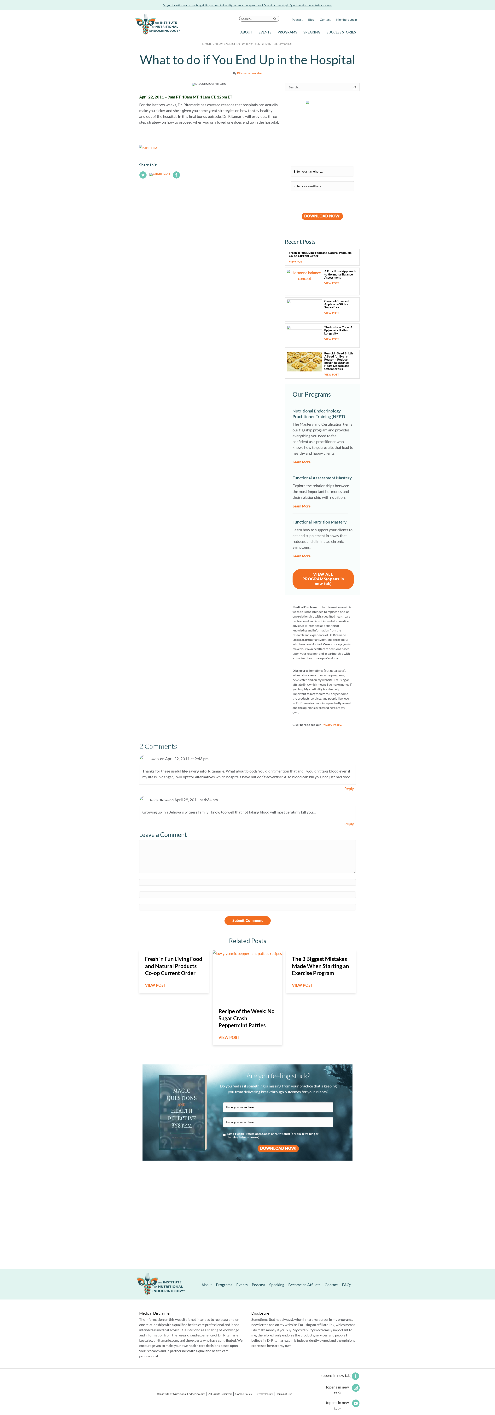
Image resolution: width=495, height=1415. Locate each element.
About (246, 32)
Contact (325, 19)
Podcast (297, 19)
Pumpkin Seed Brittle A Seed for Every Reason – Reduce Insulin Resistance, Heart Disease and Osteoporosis (338, 360)
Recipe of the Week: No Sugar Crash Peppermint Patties (246, 1018)
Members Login (346, 19)
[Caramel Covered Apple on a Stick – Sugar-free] (304, 309)
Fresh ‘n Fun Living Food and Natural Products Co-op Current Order (320, 254)
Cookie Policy (243, 1393)
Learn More (302, 462)
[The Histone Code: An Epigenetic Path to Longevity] (304, 336)
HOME (207, 44)
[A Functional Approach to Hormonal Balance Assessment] (304, 281)
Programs (287, 32)
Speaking (311, 32)
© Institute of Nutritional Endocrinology (181, 1393)
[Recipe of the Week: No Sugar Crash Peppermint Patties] (247, 976)
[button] (275, 19)
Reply (349, 788)
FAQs (347, 1284)
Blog (311, 19)
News (219, 44)
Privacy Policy (264, 1393)
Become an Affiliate (304, 1284)
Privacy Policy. (332, 724)
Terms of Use (284, 1393)
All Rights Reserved (220, 1393)
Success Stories (341, 32)
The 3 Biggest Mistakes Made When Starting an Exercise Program (320, 966)
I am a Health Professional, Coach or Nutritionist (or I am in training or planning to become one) (317, 201)
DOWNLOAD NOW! (322, 216)
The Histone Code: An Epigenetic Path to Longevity (339, 330)
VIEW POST (298, 261)
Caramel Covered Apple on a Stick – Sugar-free (336, 304)
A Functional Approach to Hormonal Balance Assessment (340, 274)
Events (265, 32)
